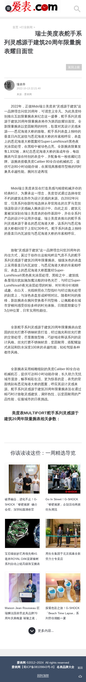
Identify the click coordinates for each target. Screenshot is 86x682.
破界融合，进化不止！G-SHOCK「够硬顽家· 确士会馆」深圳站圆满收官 (21, 504)
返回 (80, 667)
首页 (15, 27)
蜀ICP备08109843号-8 (38, 667)
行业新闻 (27, 27)
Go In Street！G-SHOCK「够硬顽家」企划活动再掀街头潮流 (63, 504)
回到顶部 (43, 675)
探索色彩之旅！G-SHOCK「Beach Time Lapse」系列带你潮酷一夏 (63, 613)
